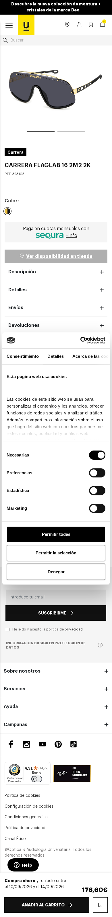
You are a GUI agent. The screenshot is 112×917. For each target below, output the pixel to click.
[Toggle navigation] (9, 25)
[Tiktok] (75, 744)
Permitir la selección (56, 552)
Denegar (56, 571)
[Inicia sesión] (79, 24)
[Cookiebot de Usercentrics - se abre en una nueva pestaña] (80, 340)
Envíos (15, 307)
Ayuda (11, 706)
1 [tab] (41, 132)
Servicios (14, 689)
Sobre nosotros (22, 671)
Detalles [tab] (55, 356)
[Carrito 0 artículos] (102, 25)
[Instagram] (26, 744)
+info (71, 235)
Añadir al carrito (43, 905)
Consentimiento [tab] (23, 356)
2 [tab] (71, 132)
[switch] (97, 472)
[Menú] (47, 765)
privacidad (74, 629)
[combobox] (56, 40)
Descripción (22, 272)
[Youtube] (42, 744)
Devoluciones (24, 325)
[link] (26, 24)
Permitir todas (56, 534)
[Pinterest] (58, 744)
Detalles (17, 290)
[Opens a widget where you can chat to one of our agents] (23, 865)
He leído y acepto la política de (47, 629)
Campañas (15, 724)
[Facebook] (10, 744)
